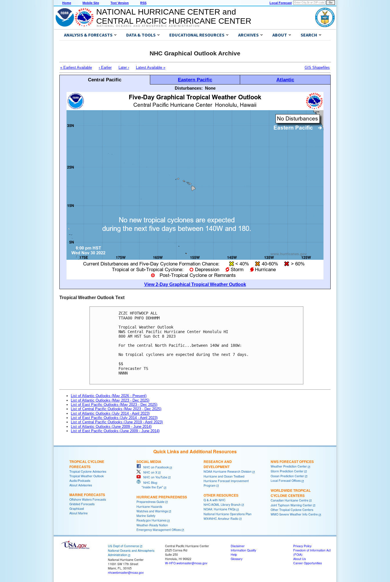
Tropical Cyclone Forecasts (86, 464)
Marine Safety (145, 515)
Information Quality (243, 550)
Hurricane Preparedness (161, 497)
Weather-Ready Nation (152, 525)
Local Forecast (281, 3)
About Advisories (80, 485)
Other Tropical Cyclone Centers (292, 510)
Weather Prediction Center (289, 466)
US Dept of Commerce (123, 546)
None (210, 88)
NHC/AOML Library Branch (222, 504)
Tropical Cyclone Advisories (87, 471)
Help (234, 554)
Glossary (236, 559)
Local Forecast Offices (286, 480)
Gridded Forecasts (82, 504)
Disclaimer (238, 546)
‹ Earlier (105, 67)
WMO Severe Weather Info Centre (294, 514)
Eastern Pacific (195, 79)
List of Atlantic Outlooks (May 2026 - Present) (108, 396)
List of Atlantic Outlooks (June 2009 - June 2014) (111, 426)
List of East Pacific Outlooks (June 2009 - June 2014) (115, 431)
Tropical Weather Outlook (86, 476)
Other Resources (221, 495)
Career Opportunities (307, 563)
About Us (299, 559)
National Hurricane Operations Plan (228, 514)
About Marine (78, 513)
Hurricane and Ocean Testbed (224, 476)
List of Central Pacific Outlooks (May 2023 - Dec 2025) (116, 409)
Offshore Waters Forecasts (87, 499)
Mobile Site (91, 3)
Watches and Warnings (152, 511)
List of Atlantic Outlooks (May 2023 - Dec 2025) (110, 400)
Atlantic (285, 79)
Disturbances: (189, 88)
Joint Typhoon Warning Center (291, 505)
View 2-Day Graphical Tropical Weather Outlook (195, 284)
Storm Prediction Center (287, 471)
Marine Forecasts (87, 494)
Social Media (148, 461)
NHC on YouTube (154, 477)
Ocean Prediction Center (287, 476)
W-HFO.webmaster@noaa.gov (186, 563)
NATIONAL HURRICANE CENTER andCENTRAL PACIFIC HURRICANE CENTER (173, 16)
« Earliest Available (76, 67)
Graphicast (76, 508)
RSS (143, 3)
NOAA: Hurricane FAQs (220, 509)
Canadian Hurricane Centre (289, 500)
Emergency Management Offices (158, 529)
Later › (123, 67)
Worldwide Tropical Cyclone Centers (291, 493)
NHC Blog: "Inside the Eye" (149, 484)
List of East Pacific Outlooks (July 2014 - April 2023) (114, 418)
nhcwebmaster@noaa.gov (126, 572)
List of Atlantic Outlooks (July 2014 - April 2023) (110, 413)
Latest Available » (150, 67)
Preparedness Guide (150, 502)
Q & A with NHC (215, 500)
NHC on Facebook (155, 467)
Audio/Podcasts (79, 480)
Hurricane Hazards (149, 506)
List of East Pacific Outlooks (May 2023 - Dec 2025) (114, 404)
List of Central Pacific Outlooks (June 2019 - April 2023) (117, 422)
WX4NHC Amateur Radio (221, 518)
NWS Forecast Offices (292, 461)
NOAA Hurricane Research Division (228, 471)
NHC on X (149, 472)
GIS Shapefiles (317, 67)
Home (66, 3)
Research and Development (218, 464)
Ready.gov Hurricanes (151, 520)
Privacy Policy (302, 546)
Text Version (119, 3)
